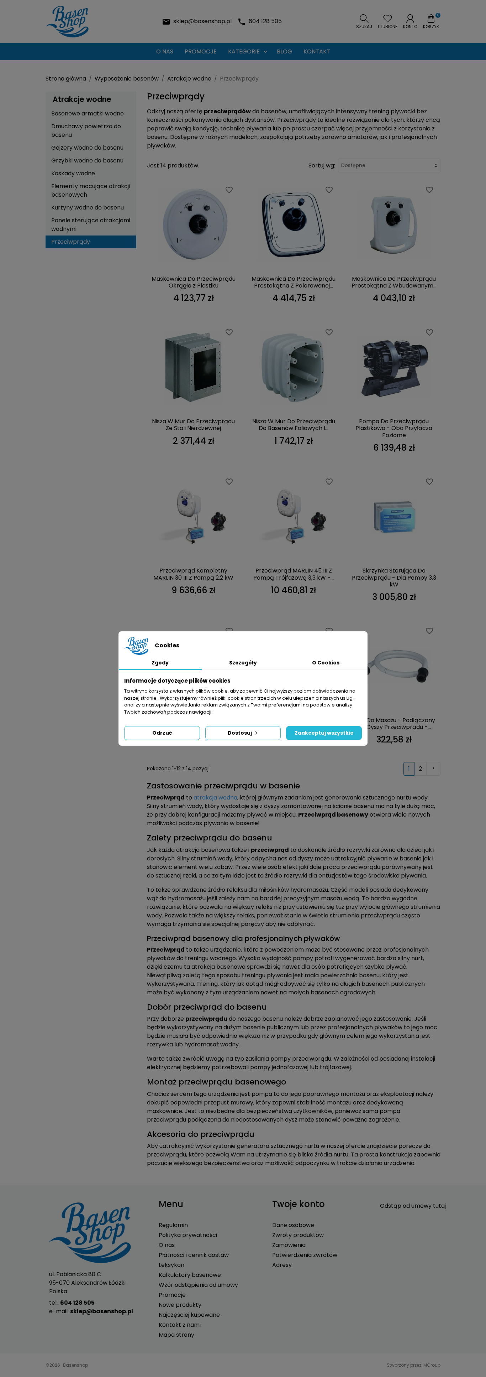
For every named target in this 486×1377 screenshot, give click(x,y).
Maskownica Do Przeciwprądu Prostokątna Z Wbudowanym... (394, 282)
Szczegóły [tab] (243, 662)
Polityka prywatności (188, 1235)
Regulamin (173, 1225)
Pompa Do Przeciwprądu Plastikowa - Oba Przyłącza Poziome (393, 428)
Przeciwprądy (70, 242)
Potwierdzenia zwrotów (304, 1255)
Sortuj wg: (321, 165)
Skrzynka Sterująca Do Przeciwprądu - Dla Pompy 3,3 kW (394, 577)
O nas (167, 1245)
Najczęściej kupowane (189, 1315)
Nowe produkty (180, 1305)
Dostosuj (240, 732)
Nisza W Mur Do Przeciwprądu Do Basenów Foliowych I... (293, 424)
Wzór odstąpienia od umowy (198, 1285)
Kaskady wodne (73, 173)
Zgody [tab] (160, 662)
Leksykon (171, 1265)
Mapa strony (176, 1335)
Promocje (172, 1295)
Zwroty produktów (298, 1235)
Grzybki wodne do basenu (87, 160)
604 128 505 (265, 21)
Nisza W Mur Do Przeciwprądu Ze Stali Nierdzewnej (193, 424)
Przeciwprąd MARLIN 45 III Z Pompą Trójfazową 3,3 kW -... (293, 573)
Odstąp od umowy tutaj (413, 1206)
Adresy (282, 1265)
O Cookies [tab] (325, 662)
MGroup (431, 1365)
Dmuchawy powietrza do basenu (86, 130)
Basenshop (75, 1365)
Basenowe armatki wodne (87, 113)
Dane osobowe (293, 1225)
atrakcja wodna (215, 797)
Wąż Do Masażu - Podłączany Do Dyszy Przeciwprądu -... (394, 723)
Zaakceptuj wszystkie (324, 732)
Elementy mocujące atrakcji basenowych (90, 190)
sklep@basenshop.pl (202, 21)
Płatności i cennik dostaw (194, 1255)
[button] (364, 22)
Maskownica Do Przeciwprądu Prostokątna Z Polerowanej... (294, 282)
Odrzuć (162, 732)
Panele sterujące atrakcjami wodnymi (90, 224)
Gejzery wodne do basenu (87, 148)
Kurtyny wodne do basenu (87, 207)
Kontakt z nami (180, 1325)
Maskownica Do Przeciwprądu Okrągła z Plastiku (194, 282)
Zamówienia (289, 1245)
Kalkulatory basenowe (190, 1275)
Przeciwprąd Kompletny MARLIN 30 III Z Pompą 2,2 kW (193, 573)
